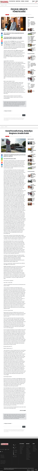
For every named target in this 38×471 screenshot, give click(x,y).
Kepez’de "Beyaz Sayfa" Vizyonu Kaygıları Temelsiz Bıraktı (33, 72)
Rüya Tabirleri (35, 449)
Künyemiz (14, 454)
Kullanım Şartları (2, 460)
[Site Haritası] (1, 451)
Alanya (12, 41)
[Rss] (9, 449)
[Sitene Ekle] (2, 451)
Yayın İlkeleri (2, 456)
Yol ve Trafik (28, 447)
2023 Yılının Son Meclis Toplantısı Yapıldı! (33, 86)
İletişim (15, 456)
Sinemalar (28, 454)
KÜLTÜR (21, 453)
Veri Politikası (2, 457)
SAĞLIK (21, 450)
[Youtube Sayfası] (5, 449)
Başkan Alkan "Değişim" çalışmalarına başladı (33, 49)
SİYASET (6, 5)
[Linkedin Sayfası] (7, 449)
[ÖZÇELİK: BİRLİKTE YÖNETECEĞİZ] (13, 23)
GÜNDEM (22, 1)
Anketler (34, 447)
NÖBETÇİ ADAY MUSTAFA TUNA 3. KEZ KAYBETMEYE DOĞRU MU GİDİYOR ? (33, 79)
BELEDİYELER (18, 1)
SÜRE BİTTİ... (33, 91)
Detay (29, 470)
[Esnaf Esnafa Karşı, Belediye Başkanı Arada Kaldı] (13, 145)
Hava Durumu (28, 445)
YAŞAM (21, 452)
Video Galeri (14, 448)
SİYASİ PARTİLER (12, 1)
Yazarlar (15, 450)
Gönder (24, 115)
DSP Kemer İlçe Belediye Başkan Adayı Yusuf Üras (33, 23)
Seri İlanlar (28, 455)
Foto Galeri (14, 445)
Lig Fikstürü (28, 451)
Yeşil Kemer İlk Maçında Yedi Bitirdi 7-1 (33, 33)
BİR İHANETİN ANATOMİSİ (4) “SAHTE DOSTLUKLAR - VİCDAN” (33, 57)
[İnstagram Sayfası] (4, 449)
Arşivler (15, 452)
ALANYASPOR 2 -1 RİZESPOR (33, 45)
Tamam (32, 470)
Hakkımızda (2, 455)
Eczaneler (27, 450)
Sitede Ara (34, 445)
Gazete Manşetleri (28, 459)
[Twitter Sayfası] (2, 449)
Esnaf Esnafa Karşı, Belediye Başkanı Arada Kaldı (33, 65)
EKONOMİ (26, 1)
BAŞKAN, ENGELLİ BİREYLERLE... (33, 29)
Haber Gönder (2, 463)
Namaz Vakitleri (27, 449)
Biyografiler (34, 448)
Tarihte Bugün (28, 453)
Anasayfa (2, 5)
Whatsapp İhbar (2, 462)
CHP (6, 44)
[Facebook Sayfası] (0, 449)
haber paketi (2, 469)
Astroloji (34, 450)
